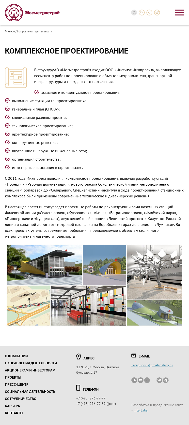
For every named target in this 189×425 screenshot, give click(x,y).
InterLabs (141, 410)
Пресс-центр (17, 384)
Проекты (13, 377)
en (141, 12)
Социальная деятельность (30, 391)
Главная (10, 31)
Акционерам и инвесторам (30, 370)
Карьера (12, 405)
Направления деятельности (31, 363)
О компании (16, 356)
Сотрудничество (20, 398)
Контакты (14, 413)
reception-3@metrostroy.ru (152, 365)
